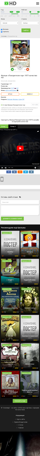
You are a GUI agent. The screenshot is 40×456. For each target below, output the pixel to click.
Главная (20, 428)
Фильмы (5, 29)
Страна (24, 19)
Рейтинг (24, 10)
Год (2, 10)
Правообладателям (20, 422)
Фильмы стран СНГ (18, 99)
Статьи (20, 425)
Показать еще (20, 401)
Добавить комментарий (12, 218)
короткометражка (11, 90)
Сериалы (6, 31)
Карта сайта (21, 419)
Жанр (3, 19)
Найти (25, 30)
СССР (12, 88)
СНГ (17, 88)
